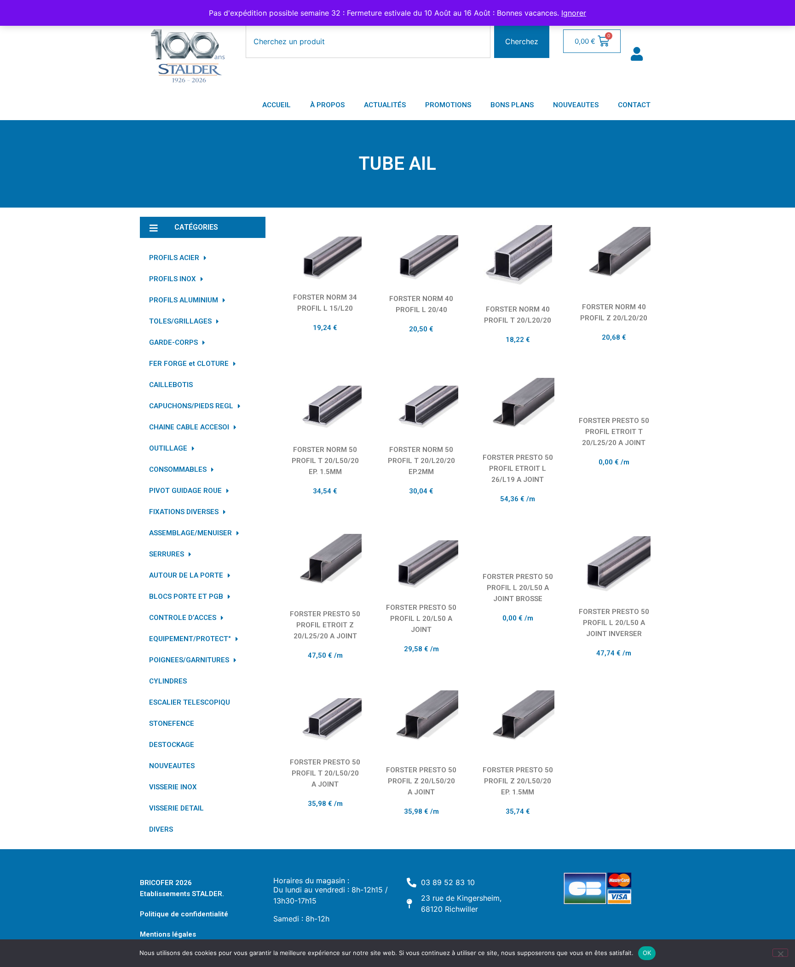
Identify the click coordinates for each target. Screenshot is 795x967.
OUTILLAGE (168, 448)
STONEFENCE (171, 723)
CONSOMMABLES (178, 469)
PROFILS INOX (172, 279)
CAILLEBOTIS (171, 385)
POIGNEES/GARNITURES (189, 660)
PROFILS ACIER (174, 258)
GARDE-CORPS (173, 342)
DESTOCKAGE (171, 745)
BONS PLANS (512, 105)
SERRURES (166, 554)
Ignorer (573, 12)
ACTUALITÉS (385, 105)
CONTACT (634, 105)
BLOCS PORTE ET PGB (186, 596)
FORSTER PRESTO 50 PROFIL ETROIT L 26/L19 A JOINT (518, 468)
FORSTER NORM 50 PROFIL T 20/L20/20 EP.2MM (421, 461)
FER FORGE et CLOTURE (189, 363)
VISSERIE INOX (173, 787)
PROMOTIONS (448, 105)
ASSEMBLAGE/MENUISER (190, 533)
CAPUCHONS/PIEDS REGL (191, 406)
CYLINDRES (168, 681)
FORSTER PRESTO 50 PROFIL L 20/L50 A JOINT (421, 618)
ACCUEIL (276, 105)
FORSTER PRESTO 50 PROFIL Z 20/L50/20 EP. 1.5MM (518, 781)
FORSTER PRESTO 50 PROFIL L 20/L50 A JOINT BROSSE (518, 588)
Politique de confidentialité (184, 914)
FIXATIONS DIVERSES (184, 512)
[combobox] (368, 41)
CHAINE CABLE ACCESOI (189, 427)
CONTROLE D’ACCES (182, 618)
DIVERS (161, 829)
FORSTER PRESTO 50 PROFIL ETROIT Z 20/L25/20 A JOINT (325, 625)
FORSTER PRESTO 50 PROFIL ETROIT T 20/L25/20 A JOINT (614, 432)
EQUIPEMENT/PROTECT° (190, 639)
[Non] (780, 953)
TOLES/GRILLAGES (180, 321)
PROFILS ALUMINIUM (183, 300)
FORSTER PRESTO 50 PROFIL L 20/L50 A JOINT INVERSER (614, 623)
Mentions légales (168, 934)
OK (647, 952)
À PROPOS (327, 105)
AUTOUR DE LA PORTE (186, 575)
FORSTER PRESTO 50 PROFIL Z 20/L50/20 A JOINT (421, 781)
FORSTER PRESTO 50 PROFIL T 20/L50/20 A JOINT (325, 773)
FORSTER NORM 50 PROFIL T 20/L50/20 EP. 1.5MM (325, 461)
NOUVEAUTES (576, 105)
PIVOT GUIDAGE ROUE (185, 490)
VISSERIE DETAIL (176, 808)
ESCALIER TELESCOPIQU (189, 702)
